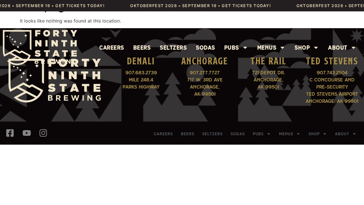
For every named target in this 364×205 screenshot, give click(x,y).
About (338, 47)
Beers (142, 47)
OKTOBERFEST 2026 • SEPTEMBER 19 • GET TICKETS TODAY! (197, 5)
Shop (302, 47)
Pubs (231, 47)
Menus (267, 47)
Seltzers (173, 47)
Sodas (205, 47)
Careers (111, 47)
